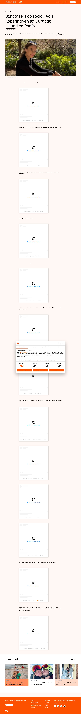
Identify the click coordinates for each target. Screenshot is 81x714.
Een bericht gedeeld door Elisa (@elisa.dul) (33, 256)
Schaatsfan (33, 704)
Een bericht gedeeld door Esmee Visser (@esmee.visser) (33, 478)
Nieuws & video (34, 702)
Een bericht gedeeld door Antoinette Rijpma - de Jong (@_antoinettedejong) (33, 439)
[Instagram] (58, 706)
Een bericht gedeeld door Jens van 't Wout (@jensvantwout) (33, 165)
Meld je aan (9, 704)
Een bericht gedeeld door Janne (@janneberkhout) (34, 555)
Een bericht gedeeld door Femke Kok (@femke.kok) (33, 300)
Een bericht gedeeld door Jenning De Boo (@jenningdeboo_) (33, 120)
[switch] (34, 366)
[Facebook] (55, 706)
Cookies (46, 705)
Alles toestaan (56, 370)
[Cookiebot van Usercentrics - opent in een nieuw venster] (59, 343)
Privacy (46, 704)
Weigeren (25, 370)
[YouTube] (61, 706)
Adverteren (47, 700)
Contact (46, 707)
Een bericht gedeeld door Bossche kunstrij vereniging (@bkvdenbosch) (33, 648)
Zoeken (58, 2)
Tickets (73, 2)
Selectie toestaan (40, 370)
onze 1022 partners (23, 352)
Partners (47, 702)
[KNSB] (40, 710)
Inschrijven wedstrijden (36, 705)
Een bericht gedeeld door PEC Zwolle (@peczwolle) (33, 393)
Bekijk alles (73, 659)
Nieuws (9, 11)
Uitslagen (33, 707)
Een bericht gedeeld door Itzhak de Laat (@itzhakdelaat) (34, 211)
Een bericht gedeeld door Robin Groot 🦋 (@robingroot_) (33, 600)
